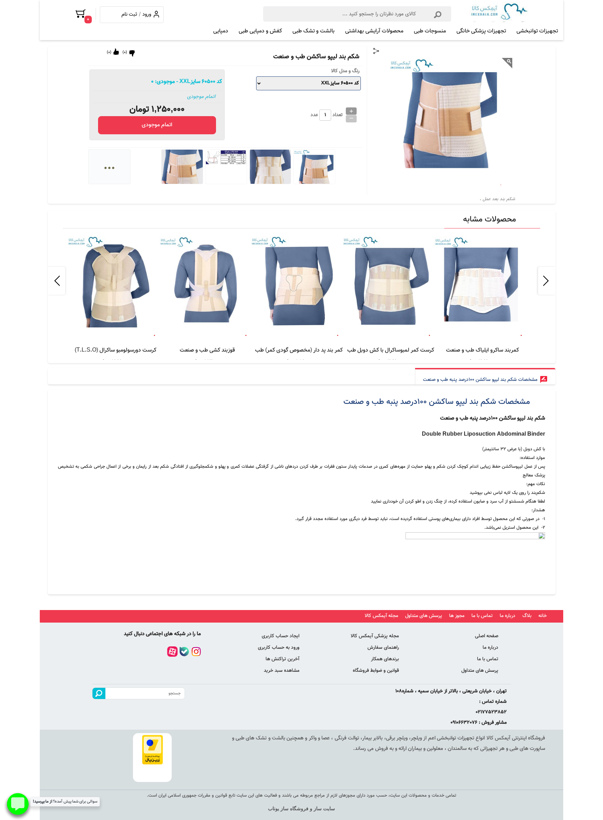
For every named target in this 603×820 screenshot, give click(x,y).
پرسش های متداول (423, 616)
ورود (146, 12)
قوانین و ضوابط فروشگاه (376, 671)
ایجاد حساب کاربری (280, 636)
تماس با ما (482, 616)
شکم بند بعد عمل (499, 199)
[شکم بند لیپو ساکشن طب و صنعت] (498, 12)
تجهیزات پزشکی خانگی (481, 31)
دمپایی (220, 31)
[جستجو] (437, 13)
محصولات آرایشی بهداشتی (374, 31)
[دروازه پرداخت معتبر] (152, 750)
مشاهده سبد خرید (281, 671)
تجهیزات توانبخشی (537, 31)
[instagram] (196, 651)
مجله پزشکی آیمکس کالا (375, 636)
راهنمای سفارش (383, 648)
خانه (542, 616)
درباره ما (507, 616)
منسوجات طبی (430, 31)
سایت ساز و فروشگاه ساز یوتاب (301, 808)
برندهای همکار (385, 659)
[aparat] (172, 651)
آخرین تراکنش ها (282, 659)
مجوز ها (456, 616)
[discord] (184, 651)
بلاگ (526, 616)
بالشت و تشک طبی (313, 31)
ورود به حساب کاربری (278, 648)
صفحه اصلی (486, 636)
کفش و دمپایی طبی (260, 31)
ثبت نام (129, 12)
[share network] (376, 50)
